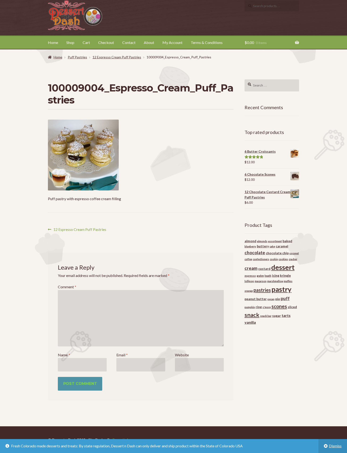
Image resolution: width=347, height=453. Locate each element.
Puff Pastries (77, 57)
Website (182, 355)
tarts (286, 315)
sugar (276, 316)
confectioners (261, 259)
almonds (262, 241)
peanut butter (256, 299)
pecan (271, 299)
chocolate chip (277, 253)
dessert (283, 267)
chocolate (255, 252)
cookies (283, 259)
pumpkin (250, 307)
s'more (266, 307)
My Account (172, 42)
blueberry (250, 246)
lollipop (249, 281)
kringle (285, 275)
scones (279, 306)
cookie (274, 259)
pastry (281, 289)
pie (277, 299)
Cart (86, 42)
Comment (67, 287)
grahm (260, 275)
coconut (294, 253)
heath (268, 275)
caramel (282, 246)
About (149, 42)
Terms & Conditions (207, 42)
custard (264, 269)
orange (249, 290)
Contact (128, 42)
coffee (248, 259)
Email (122, 355)
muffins (288, 281)
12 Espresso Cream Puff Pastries (117, 57)
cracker (293, 259)
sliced (292, 307)
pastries (262, 290)
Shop (70, 42)
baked (287, 241)
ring (259, 307)
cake (272, 246)
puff (285, 298)
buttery (263, 246)
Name (64, 355)
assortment (275, 241)
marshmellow (275, 281)
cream (251, 268)
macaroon (261, 281)
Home (53, 42)
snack (252, 314)
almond (250, 241)
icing (275, 275)
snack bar (265, 315)
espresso (250, 275)
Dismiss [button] (335, 446)
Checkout (106, 42)
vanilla (250, 322)
